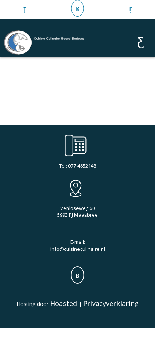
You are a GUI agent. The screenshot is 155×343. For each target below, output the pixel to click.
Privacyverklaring (111, 303)
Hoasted (63, 303)
